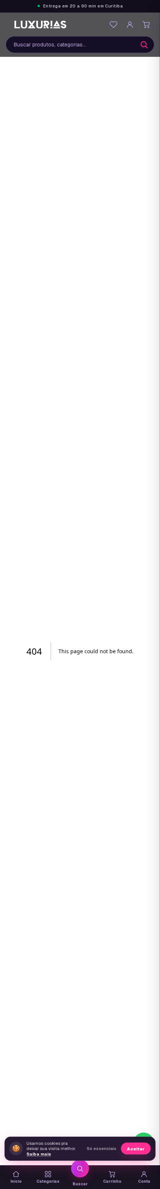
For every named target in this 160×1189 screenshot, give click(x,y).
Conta (144, 1181)
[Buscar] (144, 44)
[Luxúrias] (41, 24)
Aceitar (136, 1148)
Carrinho (112, 1181)
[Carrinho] (146, 24)
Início (16, 1181)
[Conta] (130, 24)
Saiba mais (38, 1154)
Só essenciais (101, 1148)
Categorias (48, 1181)
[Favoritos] (113, 24)
